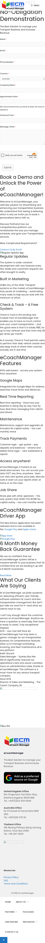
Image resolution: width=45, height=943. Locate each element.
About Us (21, 901)
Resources (29, 921)
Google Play (10, 529)
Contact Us (11, 931)
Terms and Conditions (16, 883)
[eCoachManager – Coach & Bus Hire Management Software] (13, 5)
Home (8, 901)
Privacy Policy (11, 877)
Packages (28, 911)
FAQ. (6, 880)
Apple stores (29, 529)
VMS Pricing (11, 921)
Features (10, 911)
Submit (8, 167)
